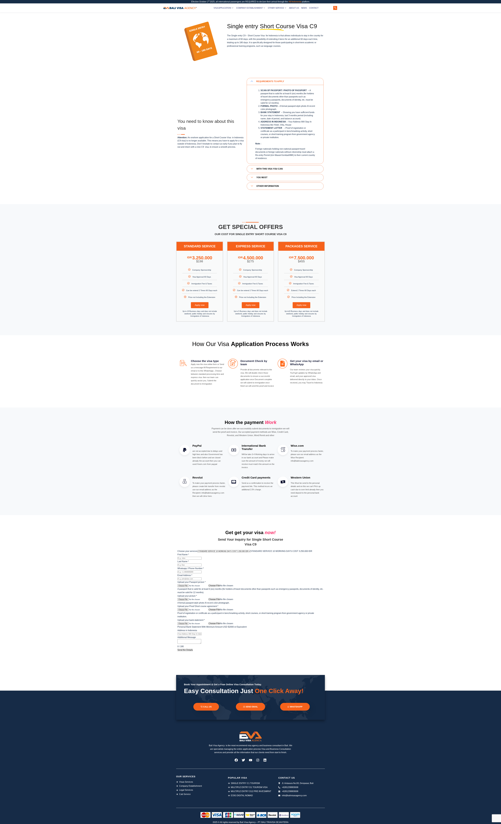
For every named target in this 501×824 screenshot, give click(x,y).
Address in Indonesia (187, 630)
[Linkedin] (265, 760)
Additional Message (186, 637)
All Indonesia (294, 2)
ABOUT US (294, 8)
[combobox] (281, 551)
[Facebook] (236, 760)
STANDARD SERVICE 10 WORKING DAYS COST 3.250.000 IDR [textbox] (281, 551)
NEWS (304, 8)
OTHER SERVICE (276, 8)
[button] (335, 8)
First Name (183, 554)
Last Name (183, 561)
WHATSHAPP (296, 707)
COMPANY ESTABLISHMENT (249, 8)
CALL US (207, 707)
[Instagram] (257, 760)
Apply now (200, 305)
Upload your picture (187, 596)
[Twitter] (243, 760)
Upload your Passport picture (191, 582)
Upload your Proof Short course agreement (197, 606)
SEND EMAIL (252, 707)
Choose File (214, 585)
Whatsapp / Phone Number (190, 568)
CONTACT (313, 8)
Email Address (184, 575)
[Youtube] (250, 760)
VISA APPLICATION (222, 8)
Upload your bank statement (191, 620)
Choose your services (187, 551)
